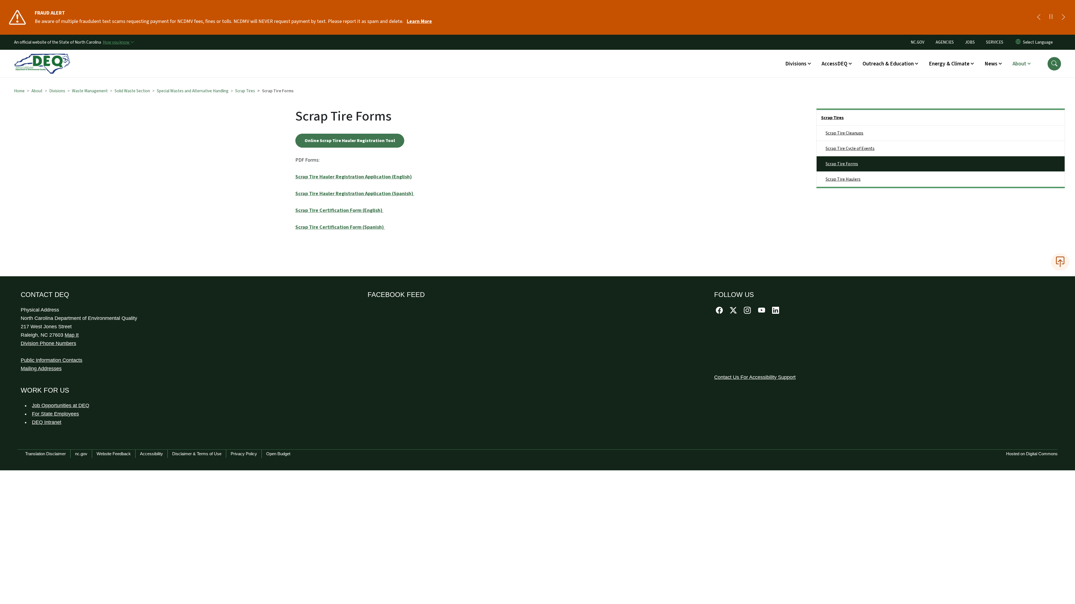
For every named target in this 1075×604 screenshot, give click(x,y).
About (37, 91)
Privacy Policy (244, 453)
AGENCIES (945, 42)
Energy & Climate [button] (949, 64)
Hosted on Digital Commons (1032, 453)
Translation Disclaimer (45, 453)
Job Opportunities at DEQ (60, 405)
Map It (72, 335)
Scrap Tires (245, 91)
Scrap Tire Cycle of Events (850, 148)
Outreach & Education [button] (888, 64)
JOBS (970, 42)
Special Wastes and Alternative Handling (192, 91)
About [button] (1019, 64)
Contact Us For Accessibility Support (755, 377)
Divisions (57, 91)
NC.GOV (917, 42)
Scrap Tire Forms (842, 164)
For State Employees (55, 414)
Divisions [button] (796, 64)
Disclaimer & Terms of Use (196, 453)
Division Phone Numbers (48, 343)
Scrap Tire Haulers (843, 179)
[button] (1054, 63)
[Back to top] (1060, 262)
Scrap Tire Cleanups (844, 133)
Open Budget (278, 453)
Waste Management (90, 91)
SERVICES (994, 42)
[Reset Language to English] (1018, 42)
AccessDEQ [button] (834, 64)
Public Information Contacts (51, 360)
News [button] (991, 64)
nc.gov (81, 453)
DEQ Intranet (46, 422)
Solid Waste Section (132, 91)
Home (19, 91)
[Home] (42, 57)
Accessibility (151, 453)
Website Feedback (114, 453)
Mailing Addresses (41, 368)
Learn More (419, 21)
